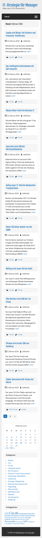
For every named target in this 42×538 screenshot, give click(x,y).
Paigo (27, 519)
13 (11, 440)
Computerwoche (14, 468)
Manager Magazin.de (16, 481)
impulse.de (12, 479)
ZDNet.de (11, 500)
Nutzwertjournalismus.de (17, 484)
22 (21, 443)
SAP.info (11, 494)
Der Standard (13, 471)
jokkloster (26, 41)
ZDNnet (22, 523)
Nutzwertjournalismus (19, 519)
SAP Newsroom (14, 492)
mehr (29, 51)
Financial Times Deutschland (19, 473)
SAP (25, 521)
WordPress (20, 533)
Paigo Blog (12, 487)
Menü (7, 16)
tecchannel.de (13, 497)
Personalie (10, 521)
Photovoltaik (13, 489)
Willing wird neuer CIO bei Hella (19, 268)
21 (16, 443)
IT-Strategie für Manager (20, 5)
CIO (10, 409)
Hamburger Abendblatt (17, 476)
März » (12, 448)
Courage (31, 533)
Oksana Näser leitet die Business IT (20, 110)
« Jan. (7, 448)
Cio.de (11, 57)
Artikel (10, 460)
